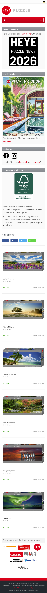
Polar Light (7, 519)
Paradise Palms (9, 375)
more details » (38, 287)
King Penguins (9, 471)
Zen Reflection (9, 423)
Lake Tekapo (8, 280)
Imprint (24, 590)
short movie (26, 34)
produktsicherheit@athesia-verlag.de (23, 588)
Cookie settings (33, 590)
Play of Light (8, 328)
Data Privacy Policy (15, 590)
